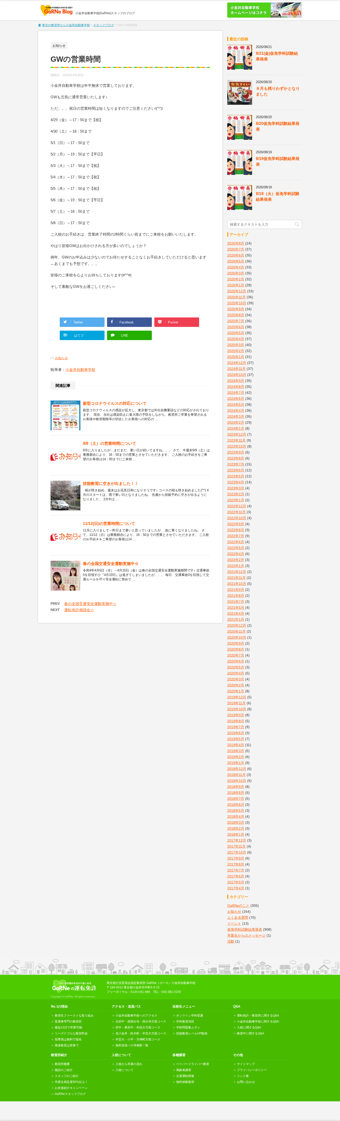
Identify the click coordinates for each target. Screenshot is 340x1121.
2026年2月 (235, 279)
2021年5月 (235, 608)
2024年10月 (236, 375)
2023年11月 (236, 440)
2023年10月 (236, 446)
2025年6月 (235, 327)
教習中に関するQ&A (250, 1033)
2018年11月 (236, 775)
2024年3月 (235, 416)
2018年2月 (235, 828)
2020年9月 (235, 643)
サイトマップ (246, 1064)
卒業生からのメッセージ (246, 935)
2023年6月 (235, 470)
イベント (234, 923)
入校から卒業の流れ (128, 1064)
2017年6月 (235, 876)
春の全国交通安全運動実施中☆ (111, 563)
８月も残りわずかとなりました (278, 91)
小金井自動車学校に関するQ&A (258, 1021)
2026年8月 (235, 243)
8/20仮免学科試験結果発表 (277, 126)
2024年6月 (235, 399)
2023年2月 (235, 494)
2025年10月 (236, 303)
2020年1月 (235, 691)
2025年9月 (235, 309)
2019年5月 (235, 739)
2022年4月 (235, 554)
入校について (124, 1070)
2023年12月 (236, 434)
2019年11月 (236, 703)
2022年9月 (235, 524)
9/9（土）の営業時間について (109, 443)
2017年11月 (236, 846)
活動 (230, 941)
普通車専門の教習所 (68, 1021)
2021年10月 (236, 584)
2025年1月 (235, 357)
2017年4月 (235, 888)
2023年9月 (235, 452)
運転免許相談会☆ (79, 610)
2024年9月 (235, 381)
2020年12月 (236, 625)
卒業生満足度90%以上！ (71, 1082)
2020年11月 (236, 631)
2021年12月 (236, 572)
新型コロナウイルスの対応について (115, 403)
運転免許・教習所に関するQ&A (258, 1015)
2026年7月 (235, 249)
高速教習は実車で (67, 1045)
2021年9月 (235, 590)
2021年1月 (235, 619)
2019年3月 (235, 751)
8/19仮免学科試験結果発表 (277, 161)
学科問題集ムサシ (188, 1027)
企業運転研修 (185, 1076)
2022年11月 (236, 512)
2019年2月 (235, 757)
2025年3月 (235, 345)
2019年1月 (235, 763)
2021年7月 (235, 602)
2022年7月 (235, 536)
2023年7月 (235, 464)
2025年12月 (236, 291)
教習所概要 (62, 1064)
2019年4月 (235, 745)
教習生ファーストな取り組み (74, 1015)
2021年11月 (236, 578)
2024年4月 (235, 410)
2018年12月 (236, 769)
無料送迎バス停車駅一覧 (131, 1045)
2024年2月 (235, 422)
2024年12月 (236, 363)
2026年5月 (235, 261)
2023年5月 (235, 476)
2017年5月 (235, 882)
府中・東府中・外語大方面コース (137, 1027)
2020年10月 (236, 637)
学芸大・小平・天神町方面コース (137, 1039)
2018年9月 (235, 787)
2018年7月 (235, 799)
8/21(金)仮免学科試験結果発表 (277, 56)
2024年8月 (235, 387)
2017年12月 (236, 840)
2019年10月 (236, 709)
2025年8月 (235, 315)
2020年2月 (235, 685)
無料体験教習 (185, 1082)
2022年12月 (236, 506)
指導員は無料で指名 (68, 1039)
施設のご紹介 (64, 1070)
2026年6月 (235, 255)
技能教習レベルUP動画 (191, 1033)
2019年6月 (235, 733)
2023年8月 (235, 458)
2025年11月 (236, 297)
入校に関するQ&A (249, 1027)
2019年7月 (235, 727)
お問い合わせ (246, 1082)
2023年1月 (235, 500)
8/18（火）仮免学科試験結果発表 (277, 197)
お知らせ (61, 358)
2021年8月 (235, 596)
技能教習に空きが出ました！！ (111, 483)
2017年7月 (235, 870)
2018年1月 (235, 834)
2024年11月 (236, 369)
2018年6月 (235, 805)
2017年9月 (235, 858)
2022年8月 (235, 530)
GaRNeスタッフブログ (70, 1094)
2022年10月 (236, 518)
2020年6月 (235, 661)
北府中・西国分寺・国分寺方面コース (140, 1021)
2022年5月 (235, 548)
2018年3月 (235, 822)
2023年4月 (235, 482)
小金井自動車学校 (80, 369)
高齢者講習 (183, 1070)
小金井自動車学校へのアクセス (136, 1015)
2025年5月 (235, 333)
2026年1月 (235, 285)
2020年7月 (235, 655)
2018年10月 (236, 781)
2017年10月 (236, 852)
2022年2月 (235, 560)
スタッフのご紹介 (67, 1076)
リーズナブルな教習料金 (71, 1033)
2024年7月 (235, 393)
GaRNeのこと (238, 906)
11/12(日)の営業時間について (109, 523)
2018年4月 (235, 816)
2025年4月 (235, 339)
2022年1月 (235, 566)
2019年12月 (236, 697)
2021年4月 (235, 613)
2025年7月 (235, 321)
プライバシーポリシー (252, 1070)
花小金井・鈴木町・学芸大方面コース (140, 1033)
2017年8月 (235, 864)
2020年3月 (235, 679)
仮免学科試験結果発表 (244, 929)
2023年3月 (235, 488)
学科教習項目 (185, 1021)
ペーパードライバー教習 (192, 1064)
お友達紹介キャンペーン (71, 1088)
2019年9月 (235, 715)
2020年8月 (235, 649)
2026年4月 (235, 267)
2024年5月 (235, 405)
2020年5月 (235, 667)
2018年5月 (235, 811)
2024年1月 (235, 428)
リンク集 (243, 1076)
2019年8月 (235, 721)
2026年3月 (235, 273)
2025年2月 (235, 351)
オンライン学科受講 (189, 1015)
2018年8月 (235, 793)
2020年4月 (235, 673)
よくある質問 (237, 917)
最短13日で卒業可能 (68, 1027)
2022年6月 (235, 542)
